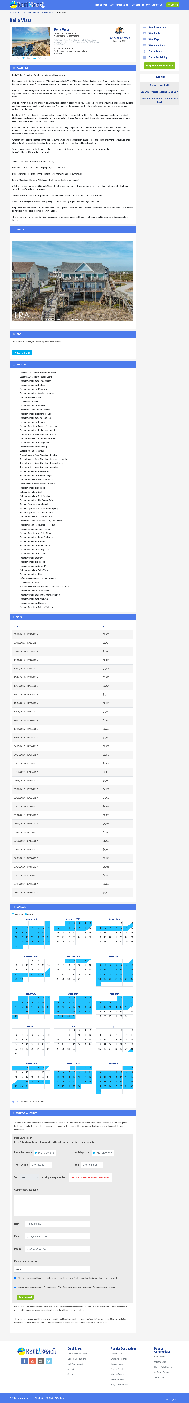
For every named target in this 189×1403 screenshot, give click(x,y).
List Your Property (141, 5)
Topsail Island (117, 1364)
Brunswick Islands (119, 1359)
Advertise (59, 1398)
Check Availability (157, 57)
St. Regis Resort (161, 1372)
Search (174, 5)
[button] (19, 281)
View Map (153, 39)
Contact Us (157, 5)
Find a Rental (101, 5)
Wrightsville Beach (119, 1384)
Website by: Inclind (171, 1400)
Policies (49, 1398)
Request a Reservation (159, 65)
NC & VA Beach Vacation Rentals (24, 12)
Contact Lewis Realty (160, 85)
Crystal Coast (117, 1369)
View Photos (155, 33)
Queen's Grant (160, 1362)
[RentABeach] (27, 4)
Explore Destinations (119, 5)
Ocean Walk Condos (163, 1367)
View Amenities (156, 45)
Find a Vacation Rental (77, 1353)
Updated (16, 1101)
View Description (157, 27)
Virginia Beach (117, 1374)
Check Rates (155, 51)
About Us (39, 1398)
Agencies (72, 1369)
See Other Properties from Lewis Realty (159, 91)
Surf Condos (159, 1357)
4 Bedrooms (47, 12)
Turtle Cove (159, 1377)
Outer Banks (116, 1353)
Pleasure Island (118, 1379)
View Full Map (22, 352)
